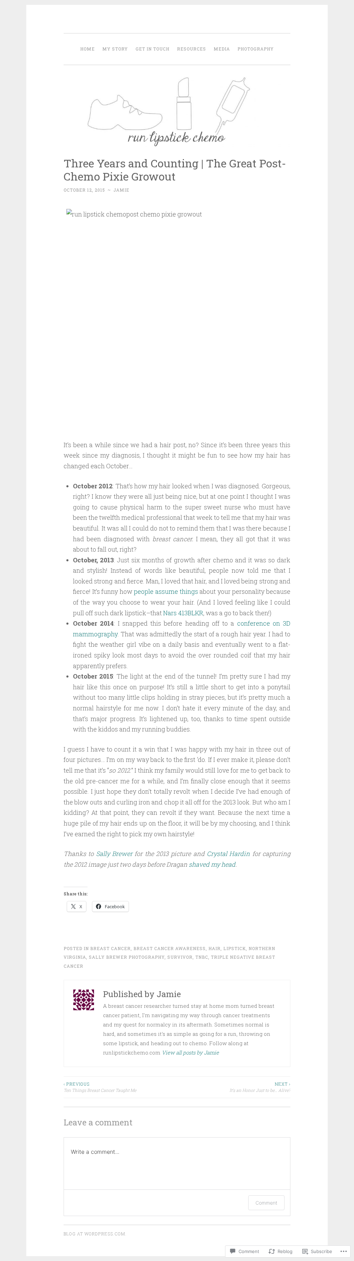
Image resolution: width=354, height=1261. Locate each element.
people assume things (166, 591)
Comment (266, 1203)
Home (87, 49)
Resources (191, 49)
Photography (255, 49)
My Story (115, 49)
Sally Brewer (114, 853)
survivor (180, 957)
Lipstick (234, 948)
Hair (214, 948)
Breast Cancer (110, 948)
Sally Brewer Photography (127, 957)
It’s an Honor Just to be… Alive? (260, 1087)
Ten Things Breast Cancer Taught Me (100, 1087)
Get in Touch (152, 49)
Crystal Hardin (228, 853)
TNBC (201, 957)
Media (222, 49)
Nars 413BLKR (182, 613)
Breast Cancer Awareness (169, 948)
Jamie (121, 190)
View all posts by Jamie (190, 1052)
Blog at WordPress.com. (95, 1233)
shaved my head (212, 864)
